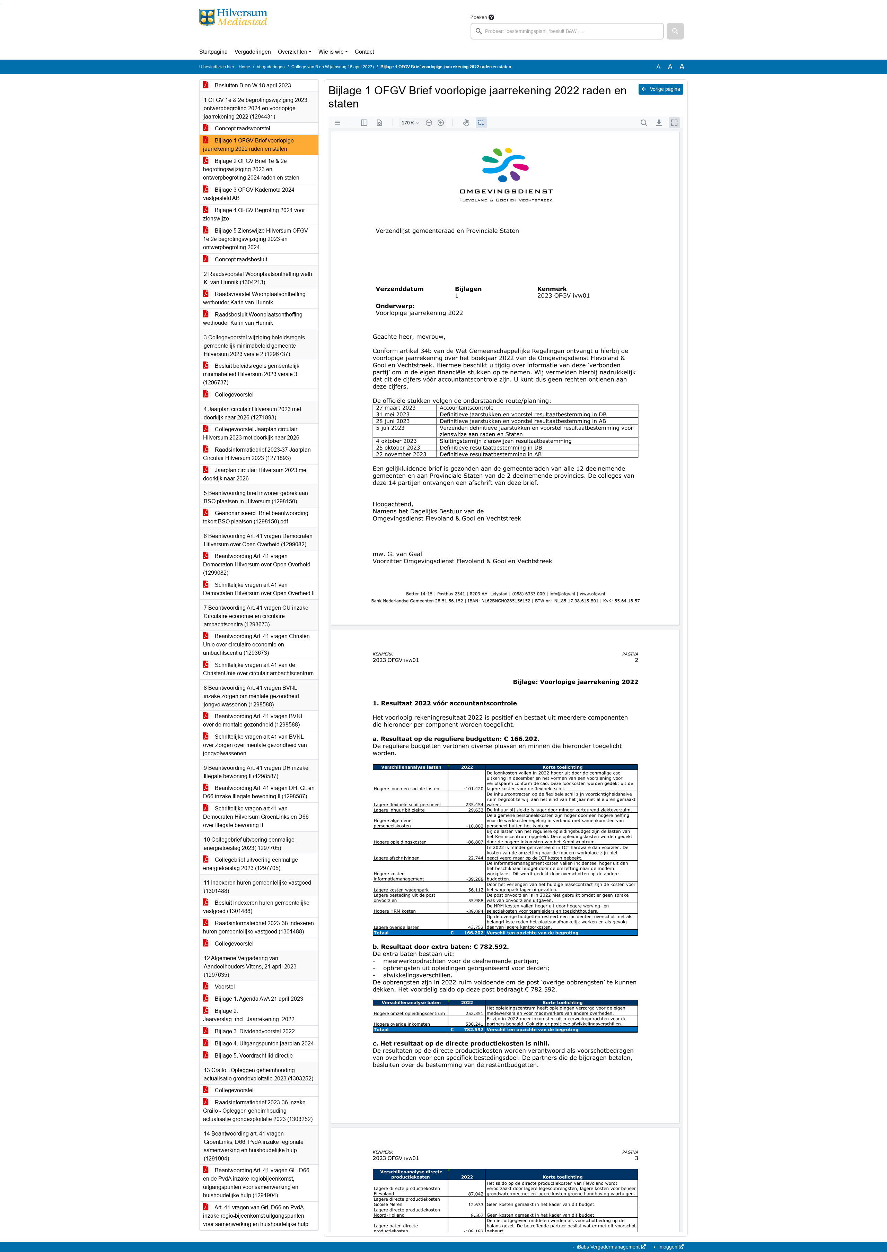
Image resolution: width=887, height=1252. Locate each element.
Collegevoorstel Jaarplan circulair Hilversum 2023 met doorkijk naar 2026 (251, 433)
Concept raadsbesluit (240, 259)
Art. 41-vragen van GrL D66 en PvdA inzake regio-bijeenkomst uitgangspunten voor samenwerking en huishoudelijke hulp (255, 1216)
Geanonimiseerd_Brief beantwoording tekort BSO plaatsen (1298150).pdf (255, 517)
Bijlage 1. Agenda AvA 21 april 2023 (258, 999)
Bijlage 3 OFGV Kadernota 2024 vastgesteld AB (249, 194)
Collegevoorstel (233, 395)
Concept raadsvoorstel (241, 128)
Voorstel (224, 987)
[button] (675, 31)
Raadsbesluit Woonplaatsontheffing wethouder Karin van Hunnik (252, 319)
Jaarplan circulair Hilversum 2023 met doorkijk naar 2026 (255, 474)
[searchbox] (567, 31)
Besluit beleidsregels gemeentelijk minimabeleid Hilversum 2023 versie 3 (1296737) (251, 374)
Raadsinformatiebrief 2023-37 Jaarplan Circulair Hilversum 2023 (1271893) (257, 454)
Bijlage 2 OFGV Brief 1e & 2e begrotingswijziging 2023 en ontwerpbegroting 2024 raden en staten (251, 169)
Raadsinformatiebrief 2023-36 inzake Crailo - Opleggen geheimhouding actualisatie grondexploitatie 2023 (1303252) (258, 1110)
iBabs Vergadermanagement (608, 1247)
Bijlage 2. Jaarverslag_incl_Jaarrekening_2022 (249, 1015)
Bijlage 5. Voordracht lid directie (253, 1056)
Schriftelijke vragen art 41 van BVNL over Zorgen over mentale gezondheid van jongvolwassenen (255, 745)
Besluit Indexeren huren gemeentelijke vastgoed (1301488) (256, 907)
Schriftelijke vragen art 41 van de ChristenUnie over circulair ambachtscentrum (258, 669)
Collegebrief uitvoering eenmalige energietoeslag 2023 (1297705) (250, 864)
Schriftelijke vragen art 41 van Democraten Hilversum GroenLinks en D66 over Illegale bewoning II (256, 817)
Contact (364, 52)
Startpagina (213, 52)
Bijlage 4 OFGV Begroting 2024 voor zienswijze (254, 214)
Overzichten (292, 52)
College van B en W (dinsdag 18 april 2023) (332, 66)
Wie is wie (331, 52)
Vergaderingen (253, 52)
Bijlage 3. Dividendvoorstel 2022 (254, 1031)
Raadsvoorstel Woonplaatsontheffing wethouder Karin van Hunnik (254, 298)
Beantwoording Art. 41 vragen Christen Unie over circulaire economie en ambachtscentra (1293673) (256, 644)
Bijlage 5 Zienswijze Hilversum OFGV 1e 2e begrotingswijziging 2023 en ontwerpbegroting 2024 (255, 239)
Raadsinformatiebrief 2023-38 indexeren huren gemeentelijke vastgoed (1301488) (258, 927)
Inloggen (668, 1247)
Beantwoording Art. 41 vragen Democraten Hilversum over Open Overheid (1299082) (256, 564)
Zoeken (479, 17)
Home (244, 66)
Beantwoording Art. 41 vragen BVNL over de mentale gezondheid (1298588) (253, 720)
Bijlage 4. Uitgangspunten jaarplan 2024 (263, 1043)
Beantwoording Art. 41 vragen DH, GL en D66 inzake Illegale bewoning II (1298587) (259, 792)
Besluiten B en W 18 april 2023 (252, 85)
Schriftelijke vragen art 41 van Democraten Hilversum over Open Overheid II (259, 589)
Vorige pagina (664, 89)
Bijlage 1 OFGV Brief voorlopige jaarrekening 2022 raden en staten (248, 145)
